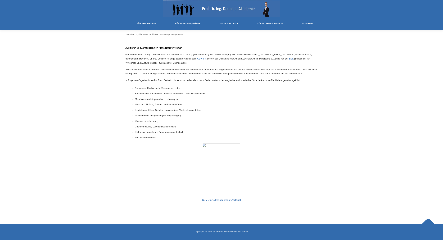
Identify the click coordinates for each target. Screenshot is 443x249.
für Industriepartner (270, 24)
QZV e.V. (202, 58)
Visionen (307, 24)
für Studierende (146, 24)
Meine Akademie (229, 24)
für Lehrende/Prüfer (188, 24)
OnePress (218, 231)
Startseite (129, 35)
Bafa (291, 58)
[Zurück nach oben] (428, 224)
